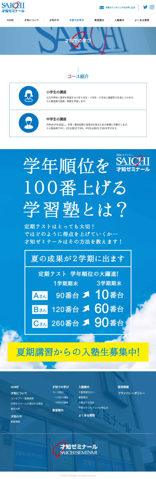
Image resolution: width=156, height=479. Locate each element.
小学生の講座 (56, 92)
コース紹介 (58, 392)
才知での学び (76, 20)
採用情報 (123, 387)
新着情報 (15, 422)
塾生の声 (15, 409)
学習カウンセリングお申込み (93, 408)
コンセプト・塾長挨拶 (22, 398)
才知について (31, 20)
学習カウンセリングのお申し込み (120, 8)
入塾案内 (119, 20)
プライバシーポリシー (131, 393)
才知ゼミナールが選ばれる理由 (27, 403)
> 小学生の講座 (61, 397)
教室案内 (99, 20)
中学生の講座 (56, 119)
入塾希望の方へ (86, 392)
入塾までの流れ (86, 402)
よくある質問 (142, 20)
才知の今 (54, 20)
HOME (10, 20)
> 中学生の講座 (61, 403)
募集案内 (83, 397)
